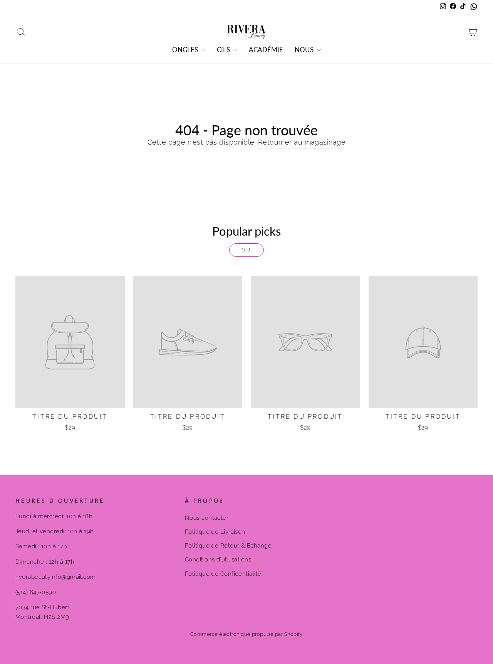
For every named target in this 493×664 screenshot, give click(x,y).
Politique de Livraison (215, 531)
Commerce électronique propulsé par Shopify (246, 634)
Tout (246, 250)
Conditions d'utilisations (218, 559)
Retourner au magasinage (301, 142)
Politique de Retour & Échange (228, 545)
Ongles (186, 50)
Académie (266, 50)
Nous (305, 50)
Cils (224, 50)
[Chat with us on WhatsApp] (474, 6)
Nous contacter (206, 517)
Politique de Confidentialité (223, 573)
